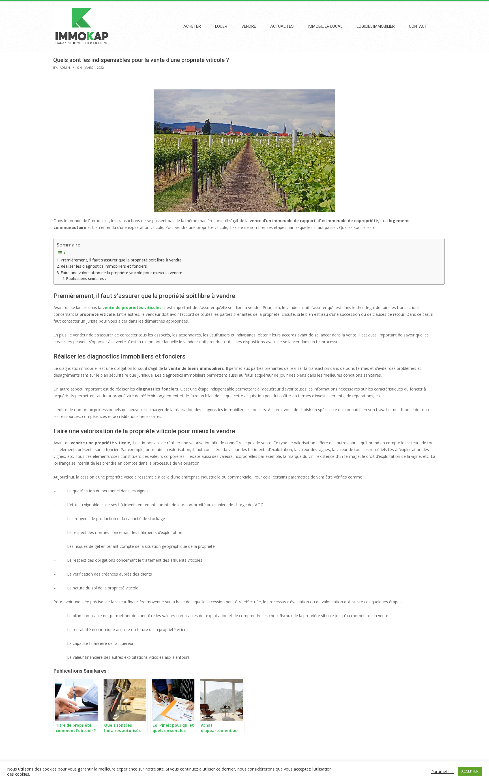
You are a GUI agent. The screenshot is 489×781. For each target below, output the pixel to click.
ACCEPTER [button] (470, 771)
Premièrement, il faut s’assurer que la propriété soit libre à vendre (121, 260)
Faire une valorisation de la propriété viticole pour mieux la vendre (121, 272)
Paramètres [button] (442, 771)
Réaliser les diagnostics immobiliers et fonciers (104, 266)
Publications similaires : (86, 278)
